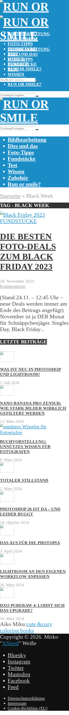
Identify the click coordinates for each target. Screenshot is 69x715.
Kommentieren (12, 286)
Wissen (16, 74)
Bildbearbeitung (29, 49)
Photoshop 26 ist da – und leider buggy (30, 511)
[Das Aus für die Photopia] (7, 534)
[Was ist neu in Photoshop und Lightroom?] (7, 360)
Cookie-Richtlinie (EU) (27, 708)
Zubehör (18, 79)
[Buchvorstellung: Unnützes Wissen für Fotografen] (34, 432)
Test (13, 69)
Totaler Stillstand (24, 480)
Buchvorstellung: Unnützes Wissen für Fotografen (25, 446)
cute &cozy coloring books (26, 627)
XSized (10, 643)
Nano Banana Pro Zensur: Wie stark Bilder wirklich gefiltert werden (33, 408)
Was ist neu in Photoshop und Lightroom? (30, 372)
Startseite (10, 196)
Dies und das (23, 54)
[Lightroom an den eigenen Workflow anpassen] (7, 562)
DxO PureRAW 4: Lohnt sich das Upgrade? (32, 608)
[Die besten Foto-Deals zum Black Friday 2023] (22, 215)
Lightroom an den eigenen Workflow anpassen (33, 574)
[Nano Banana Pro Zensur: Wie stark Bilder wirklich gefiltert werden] (7, 394)
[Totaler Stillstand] (7, 471)
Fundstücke (22, 64)
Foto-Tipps (20, 43)
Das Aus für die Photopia (30, 542)
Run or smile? (24, 68)
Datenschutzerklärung (26, 698)
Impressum (17, 703)
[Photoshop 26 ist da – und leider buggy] (7, 500)
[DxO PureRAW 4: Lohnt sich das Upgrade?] (7, 596)
